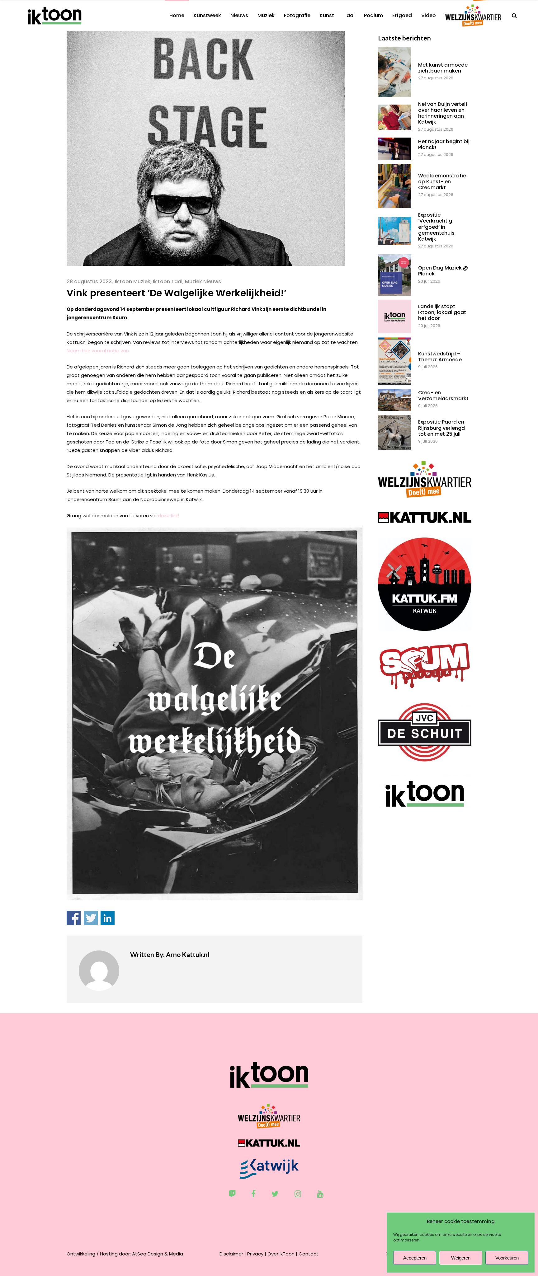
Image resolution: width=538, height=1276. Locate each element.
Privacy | (256, 1253)
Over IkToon (281, 1253)
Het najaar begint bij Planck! (444, 144)
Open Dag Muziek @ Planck (443, 270)
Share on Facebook (74, 918)
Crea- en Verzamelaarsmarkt (443, 395)
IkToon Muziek (132, 281)
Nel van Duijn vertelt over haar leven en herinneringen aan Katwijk (443, 113)
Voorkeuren (507, 1257)
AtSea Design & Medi (156, 1253)
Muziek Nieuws (203, 281)
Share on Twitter (91, 918)
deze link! (168, 515)
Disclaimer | (232, 1253)
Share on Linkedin (108, 918)
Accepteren (415, 1257)
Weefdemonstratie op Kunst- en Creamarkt (442, 181)
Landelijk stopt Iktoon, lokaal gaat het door (442, 312)
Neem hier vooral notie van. (98, 350)
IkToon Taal (167, 281)
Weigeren (460, 1257)
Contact (309, 1253)
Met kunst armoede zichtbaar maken (443, 67)
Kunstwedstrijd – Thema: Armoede (440, 356)
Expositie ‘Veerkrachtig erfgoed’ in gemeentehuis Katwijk (436, 226)
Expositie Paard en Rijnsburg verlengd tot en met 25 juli (441, 427)
